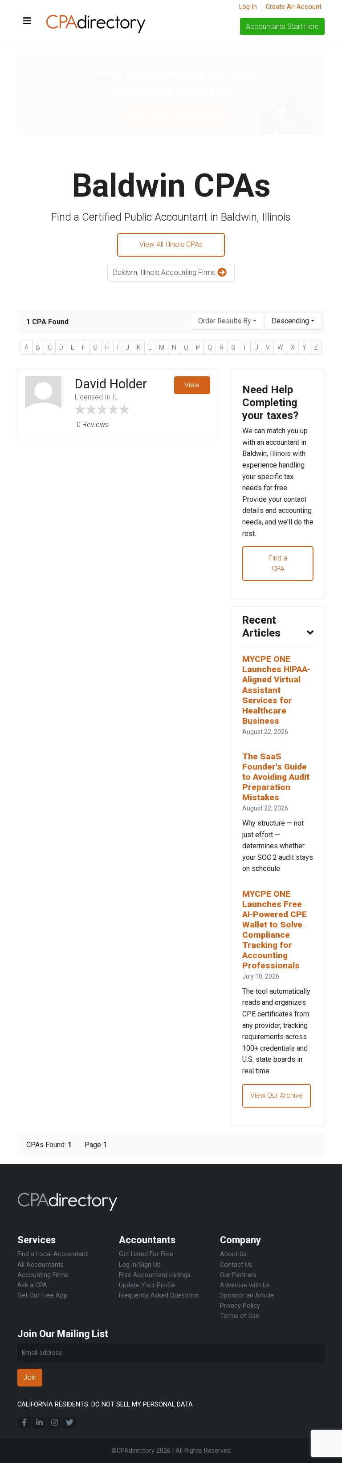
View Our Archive (276, 1095)
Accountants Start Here (282, 26)
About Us (233, 1254)
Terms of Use (239, 1316)
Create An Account (294, 7)
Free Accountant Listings (155, 1275)
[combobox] (227, 321)
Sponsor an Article (247, 1295)
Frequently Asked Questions (159, 1295)
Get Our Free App (42, 1295)
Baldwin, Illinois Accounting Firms (165, 272)
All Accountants (40, 1265)
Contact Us (236, 1265)
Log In (248, 7)
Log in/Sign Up (140, 1265)
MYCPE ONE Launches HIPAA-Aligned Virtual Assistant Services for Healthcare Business (276, 689)
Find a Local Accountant (52, 1254)
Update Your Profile (147, 1285)
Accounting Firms (42, 1275)
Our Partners (238, 1275)
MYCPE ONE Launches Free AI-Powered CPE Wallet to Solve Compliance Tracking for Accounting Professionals (274, 930)
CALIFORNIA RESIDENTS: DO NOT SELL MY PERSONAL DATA (105, 1404)
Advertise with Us (245, 1285)
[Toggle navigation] (27, 21)
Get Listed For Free (146, 1254)
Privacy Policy (240, 1306)
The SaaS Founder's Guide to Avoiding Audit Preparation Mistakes (275, 776)
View (192, 385)
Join (30, 1377)
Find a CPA (278, 563)
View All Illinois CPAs (171, 244)
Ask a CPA (32, 1285)
